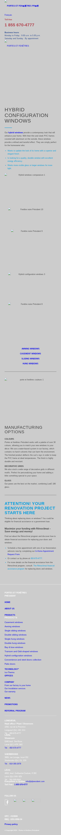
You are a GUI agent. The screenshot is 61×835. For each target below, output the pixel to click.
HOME (7, 602)
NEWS (7, 698)
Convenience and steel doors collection (23, 660)
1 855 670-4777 (19, 25)
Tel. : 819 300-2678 (13, 764)
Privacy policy (11, 824)
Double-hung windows (15, 643)
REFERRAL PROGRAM (15, 711)
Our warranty (10, 691)
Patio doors (10, 664)
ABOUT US (10, 609)
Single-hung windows (14, 639)
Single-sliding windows (15, 630)
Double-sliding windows (16, 635)
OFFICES (9, 676)
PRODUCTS (10, 615)
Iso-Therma (9, 672)
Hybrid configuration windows (18, 655)
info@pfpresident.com (35, 781)
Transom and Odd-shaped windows (21, 651)
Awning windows (12, 626)
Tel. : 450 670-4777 (13, 748)
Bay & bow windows (14, 647)
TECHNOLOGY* (12, 669)
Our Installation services (15, 688)
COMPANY (9, 682)
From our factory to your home (18, 685)
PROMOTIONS (11, 704)
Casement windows (14, 622)
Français (8, 15)
